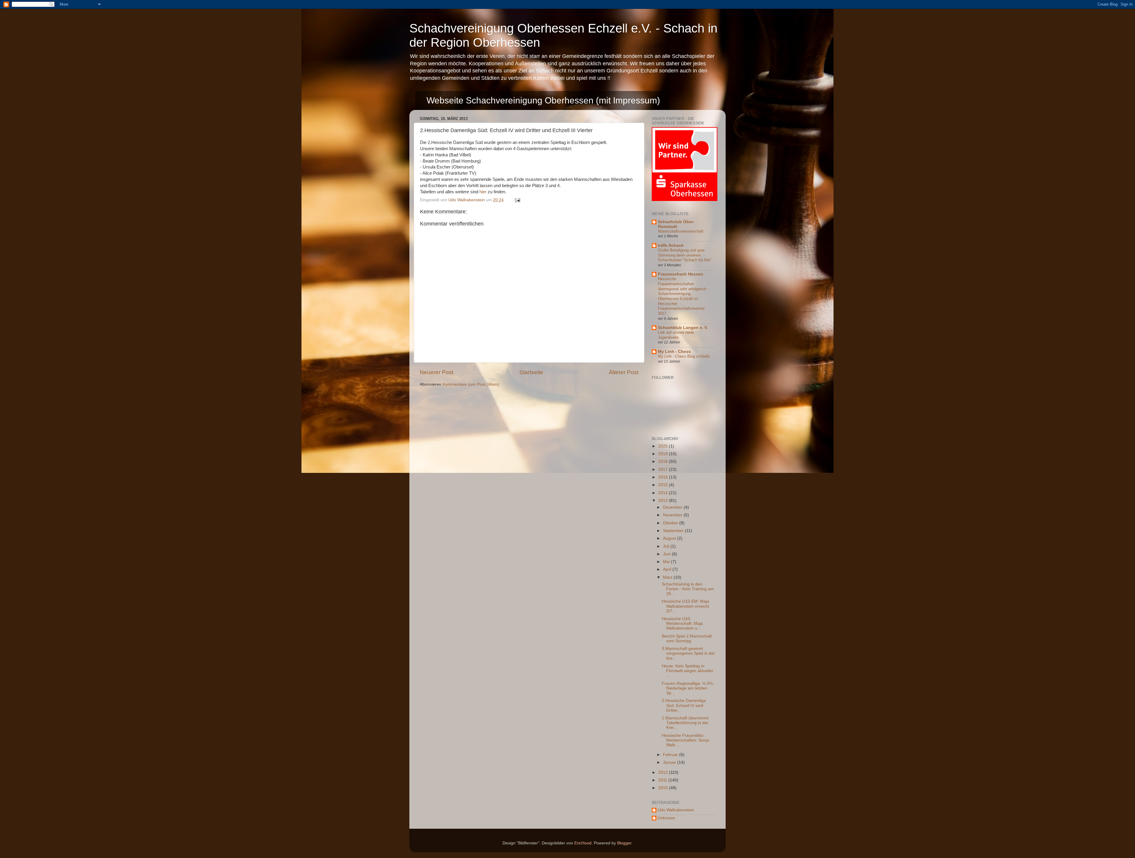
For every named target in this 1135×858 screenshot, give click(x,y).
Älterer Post (623, 372)
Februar (671, 754)
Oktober (671, 523)
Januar (670, 762)
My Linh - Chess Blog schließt (684, 356)
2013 (663, 500)
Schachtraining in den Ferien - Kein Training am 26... (688, 589)
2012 (663, 772)
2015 (663, 485)
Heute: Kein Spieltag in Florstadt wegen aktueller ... (688, 671)
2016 (663, 477)
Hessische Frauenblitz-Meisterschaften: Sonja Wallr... (685, 740)
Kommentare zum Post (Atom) (470, 384)
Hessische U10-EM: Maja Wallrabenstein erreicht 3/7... (685, 606)
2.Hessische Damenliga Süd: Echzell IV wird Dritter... (684, 705)
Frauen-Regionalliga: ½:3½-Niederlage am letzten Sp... (688, 688)
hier (483, 191)
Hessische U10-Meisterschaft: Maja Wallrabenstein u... (682, 623)
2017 (663, 469)
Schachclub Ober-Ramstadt (676, 224)
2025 (663, 446)
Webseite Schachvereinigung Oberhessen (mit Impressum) (543, 100)
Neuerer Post (436, 372)
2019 (663, 454)
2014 (663, 493)
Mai (667, 561)
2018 (663, 461)
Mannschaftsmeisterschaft (680, 231)
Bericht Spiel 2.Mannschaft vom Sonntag (687, 638)
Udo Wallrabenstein (676, 810)
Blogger (624, 843)
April (667, 569)
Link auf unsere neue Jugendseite (676, 335)
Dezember (673, 507)
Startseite (531, 372)
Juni (667, 554)
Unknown (666, 818)
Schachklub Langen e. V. (683, 327)
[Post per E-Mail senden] (517, 200)
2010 (663, 788)
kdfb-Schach (671, 245)
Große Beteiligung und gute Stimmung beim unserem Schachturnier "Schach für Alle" (685, 255)
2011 (663, 780)
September (674, 530)
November (673, 515)
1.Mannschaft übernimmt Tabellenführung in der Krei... (685, 723)
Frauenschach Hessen (680, 274)
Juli (666, 546)
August (670, 538)
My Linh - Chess (674, 351)
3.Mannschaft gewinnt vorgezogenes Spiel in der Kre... (688, 653)
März (668, 577)
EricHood (582, 843)
